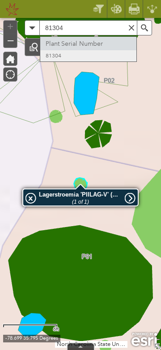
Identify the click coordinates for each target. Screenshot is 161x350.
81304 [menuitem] (53, 55)
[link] (9, 9)
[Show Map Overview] (157, 346)
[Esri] (144, 340)
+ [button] (10, 26)
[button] (33, 47)
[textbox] (88, 27)
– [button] (10, 40)
